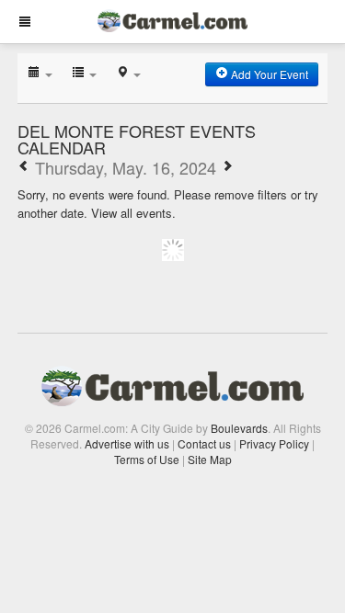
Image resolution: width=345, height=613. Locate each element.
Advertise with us (127, 443)
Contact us (204, 443)
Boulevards (239, 428)
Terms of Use (146, 459)
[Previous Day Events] (23, 167)
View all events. (133, 212)
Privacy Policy (274, 443)
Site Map (210, 459)
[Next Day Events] (227, 167)
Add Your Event (268, 74)
